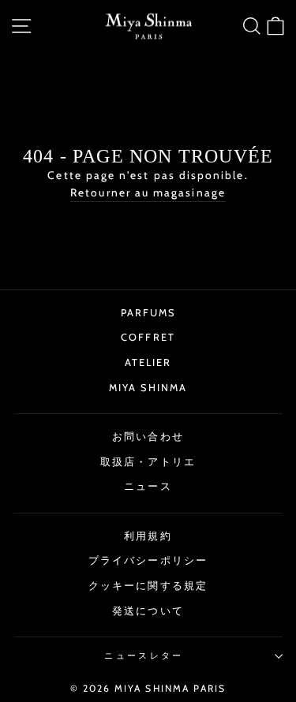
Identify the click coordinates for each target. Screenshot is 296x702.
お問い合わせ (147, 436)
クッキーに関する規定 (148, 586)
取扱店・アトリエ (148, 462)
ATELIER (148, 362)
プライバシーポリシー (148, 560)
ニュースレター (143, 655)
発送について (147, 611)
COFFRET (148, 337)
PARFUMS (148, 313)
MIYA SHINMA (148, 388)
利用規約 (147, 536)
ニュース (147, 486)
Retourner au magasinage (148, 192)
